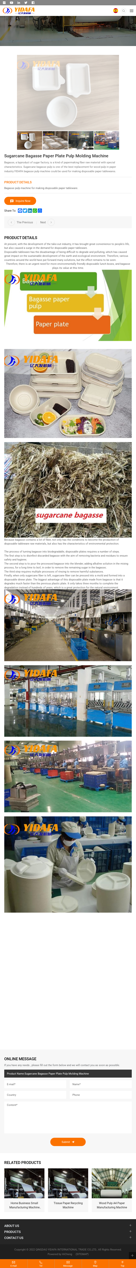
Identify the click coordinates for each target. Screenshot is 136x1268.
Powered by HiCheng (60, 1254)
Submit (66, 1142)
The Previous (25, 222)
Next (43, 222)
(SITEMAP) (82, 1254)
